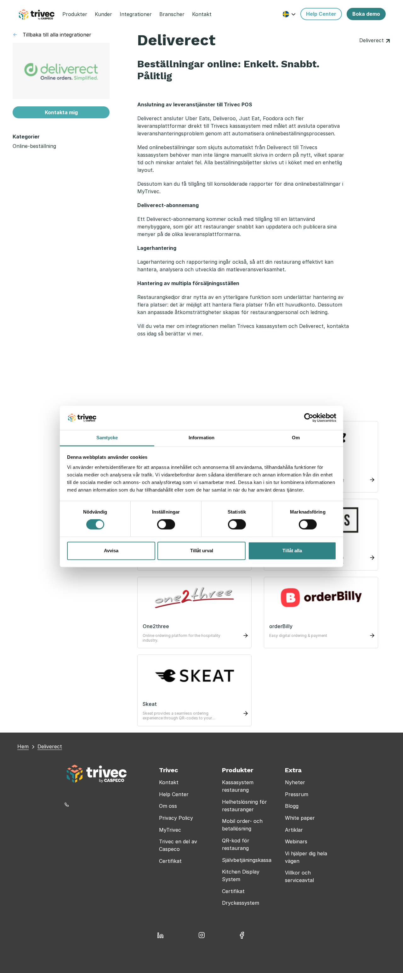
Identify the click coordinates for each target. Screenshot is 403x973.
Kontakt (169, 782)
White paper (300, 818)
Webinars (296, 841)
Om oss (168, 806)
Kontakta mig (61, 112)
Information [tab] (201, 437)
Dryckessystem (240, 903)
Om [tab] (296, 437)
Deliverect (372, 40)
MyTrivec (170, 830)
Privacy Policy (176, 818)
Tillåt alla (292, 550)
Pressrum (296, 794)
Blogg (291, 806)
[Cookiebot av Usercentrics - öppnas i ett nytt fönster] (308, 418)
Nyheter (295, 782)
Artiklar (294, 830)
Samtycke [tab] (107, 437)
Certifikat (170, 861)
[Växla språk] (289, 14)
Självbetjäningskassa (246, 860)
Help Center (174, 794)
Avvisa (111, 550)
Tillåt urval (201, 550)
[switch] (166, 525)
